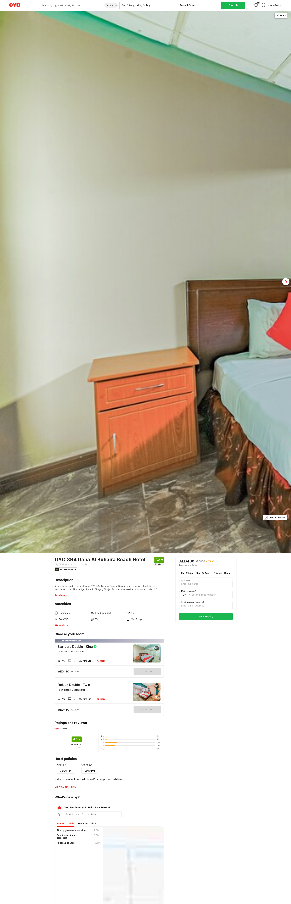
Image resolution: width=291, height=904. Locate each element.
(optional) (192, 602)
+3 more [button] (101, 660)
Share (283, 15)
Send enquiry (206, 616)
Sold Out (147, 709)
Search (233, 5)
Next (285, 281)
